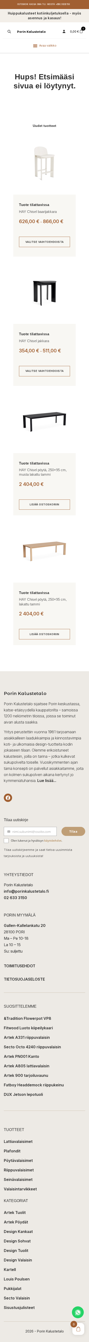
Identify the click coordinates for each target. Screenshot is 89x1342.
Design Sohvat (17, 1241)
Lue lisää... (46, 780)
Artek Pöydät (16, 1222)
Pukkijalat (12, 1288)
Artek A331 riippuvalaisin (27, 1037)
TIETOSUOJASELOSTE (24, 979)
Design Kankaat (18, 1231)
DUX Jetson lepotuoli (23, 1094)
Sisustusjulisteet (19, 1307)
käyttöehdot (52, 841)
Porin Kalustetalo (31, 32)
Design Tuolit (16, 1250)
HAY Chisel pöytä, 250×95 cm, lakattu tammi (43, 601)
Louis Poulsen (17, 1279)
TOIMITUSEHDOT (19, 965)
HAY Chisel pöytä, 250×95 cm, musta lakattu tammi (43, 472)
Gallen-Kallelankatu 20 (25, 925)
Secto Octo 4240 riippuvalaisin (32, 1047)
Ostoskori (22, 4)
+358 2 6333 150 (63, 4)
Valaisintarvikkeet (20, 1189)
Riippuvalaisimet (19, 1170)
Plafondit (12, 1151)
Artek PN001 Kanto (21, 1056)
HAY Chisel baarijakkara (38, 212)
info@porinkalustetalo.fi (26, 891)
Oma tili (41, 4)
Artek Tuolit (15, 1212)
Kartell (10, 1269)
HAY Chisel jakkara (34, 341)
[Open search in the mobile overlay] (9, 31)
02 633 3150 (15, 897)
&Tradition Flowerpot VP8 (27, 1018)
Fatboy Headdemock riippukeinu (34, 1085)
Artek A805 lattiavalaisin (26, 1066)
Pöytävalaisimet (18, 1160)
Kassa (32, 4)
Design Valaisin (18, 1260)
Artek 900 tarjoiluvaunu (26, 1075)
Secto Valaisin (17, 1298)
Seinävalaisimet (18, 1179)
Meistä (51, 4)
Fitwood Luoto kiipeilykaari (28, 1028)
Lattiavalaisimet (18, 1141)
